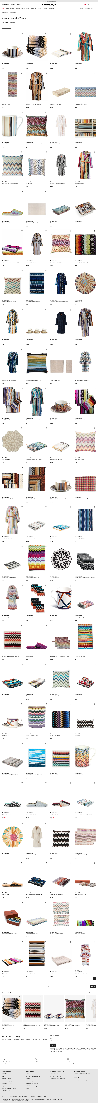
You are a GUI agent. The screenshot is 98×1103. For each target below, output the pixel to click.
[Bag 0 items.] (94, 4)
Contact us (4, 1073)
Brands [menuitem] (12, 8)
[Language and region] (85, 4)
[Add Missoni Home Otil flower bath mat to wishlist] (21, 428)
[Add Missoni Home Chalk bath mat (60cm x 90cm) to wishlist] (46, 191)
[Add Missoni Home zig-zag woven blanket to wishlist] (70, 942)
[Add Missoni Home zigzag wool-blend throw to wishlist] (70, 33)
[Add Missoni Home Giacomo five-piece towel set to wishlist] (21, 467)
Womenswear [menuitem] (5, 4)
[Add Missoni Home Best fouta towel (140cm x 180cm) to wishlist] (21, 546)
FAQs (36, 1061)
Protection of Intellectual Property (38, 1096)
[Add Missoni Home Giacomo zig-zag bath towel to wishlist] (94, 507)
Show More (92, 992)
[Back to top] (94, 978)
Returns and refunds (7, 1081)
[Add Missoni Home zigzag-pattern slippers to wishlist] (21, 783)
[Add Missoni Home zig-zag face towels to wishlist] (70, 743)
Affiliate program (54, 1073)
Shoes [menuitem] (23, 8)
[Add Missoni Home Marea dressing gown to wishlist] (21, 585)
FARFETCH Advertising (31, 1085)
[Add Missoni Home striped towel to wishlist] (70, 507)
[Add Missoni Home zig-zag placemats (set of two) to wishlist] (70, 902)
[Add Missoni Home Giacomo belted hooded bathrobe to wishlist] (94, 33)
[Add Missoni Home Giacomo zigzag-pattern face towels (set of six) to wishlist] (94, 546)
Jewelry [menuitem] (39, 8)
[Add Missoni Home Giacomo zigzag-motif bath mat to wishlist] (46, 270)
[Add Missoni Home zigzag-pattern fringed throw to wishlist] (46, 902)
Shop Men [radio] (12, 23)
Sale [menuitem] (3, 8)
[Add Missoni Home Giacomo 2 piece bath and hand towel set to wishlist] (21, 231)
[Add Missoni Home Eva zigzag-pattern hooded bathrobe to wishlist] (94, 349)
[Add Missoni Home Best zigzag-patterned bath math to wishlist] (46, 942)
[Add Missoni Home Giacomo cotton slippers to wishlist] (21, 191)
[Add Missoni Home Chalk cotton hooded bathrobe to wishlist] (70, 309)
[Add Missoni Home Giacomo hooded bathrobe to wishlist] (70, 112)
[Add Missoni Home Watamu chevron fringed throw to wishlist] (70, 428)
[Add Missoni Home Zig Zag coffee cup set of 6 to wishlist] (46, 309)
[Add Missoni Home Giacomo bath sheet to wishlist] (46, 467)
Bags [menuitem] (27, 8)
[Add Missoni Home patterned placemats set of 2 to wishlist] (94, 823)
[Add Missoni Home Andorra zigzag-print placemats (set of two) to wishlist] (70, 625)
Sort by (91, 26)
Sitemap (28, 1088)
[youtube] (85, 1080)
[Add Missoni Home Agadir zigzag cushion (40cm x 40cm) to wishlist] (21, 152)
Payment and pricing (7, 1083)
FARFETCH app (29, 1081)
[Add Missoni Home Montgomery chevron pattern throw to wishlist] (94, 467)
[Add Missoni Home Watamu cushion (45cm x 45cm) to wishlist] (70, 664)
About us (28, 1073)
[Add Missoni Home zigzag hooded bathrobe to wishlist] (46, 231)
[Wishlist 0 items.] (91, 4)
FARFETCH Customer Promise (9, 1090)
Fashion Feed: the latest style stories (82, 1073)
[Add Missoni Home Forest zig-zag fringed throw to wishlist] (46, 507)
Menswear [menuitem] (12, 4)
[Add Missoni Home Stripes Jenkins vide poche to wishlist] (94, 112)
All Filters (5, 26)
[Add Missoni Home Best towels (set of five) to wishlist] (94, 664)
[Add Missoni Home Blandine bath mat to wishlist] (94, 270)
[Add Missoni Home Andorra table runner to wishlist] (21, 73)
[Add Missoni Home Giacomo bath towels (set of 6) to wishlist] (94, 231)
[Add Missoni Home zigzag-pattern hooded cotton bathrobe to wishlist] (94, 942)
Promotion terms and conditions (9, 1088)
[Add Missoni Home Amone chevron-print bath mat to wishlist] (94, 73)
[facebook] (82, 1080)
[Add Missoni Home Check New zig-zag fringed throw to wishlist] (46, 664)
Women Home (5, 12)
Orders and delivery (6, 1078)
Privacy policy (5, 1096)
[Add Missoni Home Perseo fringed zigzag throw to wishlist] (94, 585)
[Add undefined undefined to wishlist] (20, 996)
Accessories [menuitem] (33, 8)
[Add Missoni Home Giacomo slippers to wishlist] (46, 625)
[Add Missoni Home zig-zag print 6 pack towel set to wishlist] (46, 585)
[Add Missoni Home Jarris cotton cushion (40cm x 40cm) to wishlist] (46, 112)
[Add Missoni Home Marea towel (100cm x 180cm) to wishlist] (70, 863)
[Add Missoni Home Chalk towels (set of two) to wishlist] (70, 349)
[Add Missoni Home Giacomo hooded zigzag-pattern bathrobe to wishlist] (70, 270)
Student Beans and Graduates (57, 1078)
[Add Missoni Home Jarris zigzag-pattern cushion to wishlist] (70, 231)
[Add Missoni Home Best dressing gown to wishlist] (21, 309)
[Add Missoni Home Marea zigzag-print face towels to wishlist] (70, 191)
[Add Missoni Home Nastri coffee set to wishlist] (21, 704)
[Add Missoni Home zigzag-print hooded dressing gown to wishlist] (70, 152)
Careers (28, 1078)
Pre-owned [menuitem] (51, 8)
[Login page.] (88, 4)
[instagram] (75, 1080)
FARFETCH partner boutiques (33, 1076)
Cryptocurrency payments (8, 1085)
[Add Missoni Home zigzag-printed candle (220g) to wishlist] (46, 704)
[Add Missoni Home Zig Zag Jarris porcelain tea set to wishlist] (70, 388)
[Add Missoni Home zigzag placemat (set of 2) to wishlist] (94, 863)
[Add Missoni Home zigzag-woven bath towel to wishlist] (94, 902)
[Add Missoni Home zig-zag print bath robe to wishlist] (94, 152)
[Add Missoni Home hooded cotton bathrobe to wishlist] (46, 823)
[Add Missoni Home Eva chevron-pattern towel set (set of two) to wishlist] (94, 783)
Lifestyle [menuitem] (45, 8)
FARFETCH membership (55, 1076)
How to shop (7, 1061)
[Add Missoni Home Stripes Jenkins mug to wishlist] (21, 112)
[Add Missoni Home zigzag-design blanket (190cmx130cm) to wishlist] (46, 428)
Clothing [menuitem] (18, 8)
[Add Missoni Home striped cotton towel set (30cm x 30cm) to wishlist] (46, 743)
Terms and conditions (15, 1096)
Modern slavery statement (32, 1083)
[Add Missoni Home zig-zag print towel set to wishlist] (70, 704)
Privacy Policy (60, 1049)
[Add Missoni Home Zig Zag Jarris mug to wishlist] (94, 743)
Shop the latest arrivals (51, 1)
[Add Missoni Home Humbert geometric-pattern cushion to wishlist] (46, 349)
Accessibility (25, 1096)
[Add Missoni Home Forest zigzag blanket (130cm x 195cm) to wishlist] (21, 743)
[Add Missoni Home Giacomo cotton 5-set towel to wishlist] (94, 388)
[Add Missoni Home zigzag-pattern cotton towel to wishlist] (21, 664)
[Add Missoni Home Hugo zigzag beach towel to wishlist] (94, 625)
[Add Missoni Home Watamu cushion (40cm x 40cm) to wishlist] (21, 270)
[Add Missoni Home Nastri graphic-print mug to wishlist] (70, 585)
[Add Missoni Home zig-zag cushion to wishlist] (46, 152)
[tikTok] (79, 1080)
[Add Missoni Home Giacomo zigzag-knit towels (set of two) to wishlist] (46, 863)
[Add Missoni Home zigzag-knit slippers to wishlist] (70, 783)
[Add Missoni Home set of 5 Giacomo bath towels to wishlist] (21, 388)
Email (51, 1038)
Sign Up (53, 1045)
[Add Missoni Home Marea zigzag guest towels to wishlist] (70, 73)
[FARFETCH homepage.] (49, 5)
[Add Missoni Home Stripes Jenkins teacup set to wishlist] (21, 33)
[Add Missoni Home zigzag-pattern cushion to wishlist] (94, 428)
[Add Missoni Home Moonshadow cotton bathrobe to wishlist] (21, 507)
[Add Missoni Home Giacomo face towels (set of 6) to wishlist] (46, 33)
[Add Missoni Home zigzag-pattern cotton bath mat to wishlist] (46, 546)
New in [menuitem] (7, 8)
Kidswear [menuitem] (19, 4)
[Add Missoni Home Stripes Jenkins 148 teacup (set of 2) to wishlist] (70, 467)
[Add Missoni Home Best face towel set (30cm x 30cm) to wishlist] (21, 902)
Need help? (70, 1061)
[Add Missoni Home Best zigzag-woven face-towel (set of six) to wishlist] (21, 625)
